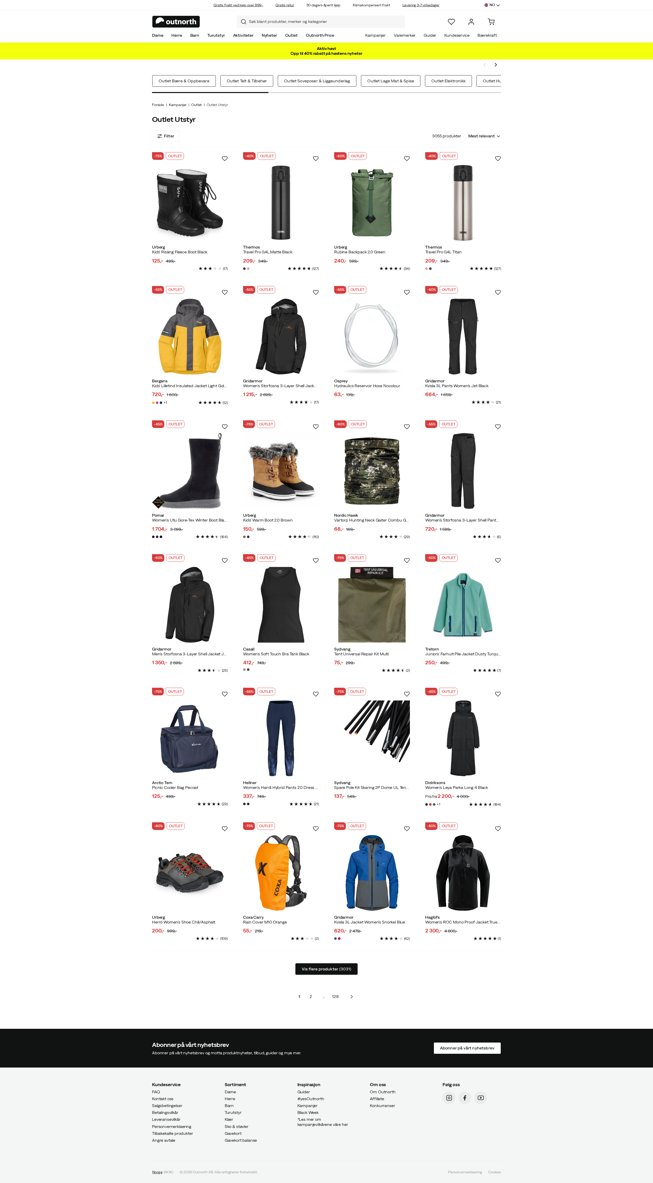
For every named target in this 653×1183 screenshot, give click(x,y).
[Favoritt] (451, 22)
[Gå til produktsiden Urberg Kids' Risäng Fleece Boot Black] (190, 203)
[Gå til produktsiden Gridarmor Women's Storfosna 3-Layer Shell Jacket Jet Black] (281, 336)
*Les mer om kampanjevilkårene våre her (322, 1121)
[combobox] (321, 22)
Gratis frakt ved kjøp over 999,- (238, 5)
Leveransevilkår (166, 1119)
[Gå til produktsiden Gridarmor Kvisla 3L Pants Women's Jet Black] (463, 336)
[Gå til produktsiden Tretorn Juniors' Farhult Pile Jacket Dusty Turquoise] (463, 605)
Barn (194, 35)
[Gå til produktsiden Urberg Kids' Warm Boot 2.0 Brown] (281, 471)
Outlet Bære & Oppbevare (184, 81)
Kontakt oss (162, 1098)
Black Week (308, 1112)
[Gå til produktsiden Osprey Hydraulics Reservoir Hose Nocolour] (372, 336)
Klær (229, 1119)
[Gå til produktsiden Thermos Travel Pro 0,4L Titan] (463, 203)
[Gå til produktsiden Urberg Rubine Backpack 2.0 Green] (372, 203)
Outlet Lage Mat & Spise (390, 81)
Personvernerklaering (171, 1126)
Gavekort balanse (241, 1140)
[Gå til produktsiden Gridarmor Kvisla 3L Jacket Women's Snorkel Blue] (372, 873)
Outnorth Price (320, 35)
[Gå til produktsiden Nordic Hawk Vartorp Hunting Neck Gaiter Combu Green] (372, 471)
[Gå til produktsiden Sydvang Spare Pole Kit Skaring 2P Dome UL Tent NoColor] (372, 738)
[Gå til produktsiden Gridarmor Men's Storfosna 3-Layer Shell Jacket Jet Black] (190, 605)
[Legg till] (225, 158)
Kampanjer (375, 35)
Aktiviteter (243, 35)
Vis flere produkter (326, 969)
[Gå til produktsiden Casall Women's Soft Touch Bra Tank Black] (281, 605)
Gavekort (233, 1133)
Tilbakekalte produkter (172, 1133)
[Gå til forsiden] (176, 22)
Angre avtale (163, 1140)
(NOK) (162, 1172)
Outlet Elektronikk (448, 81)
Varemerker (405, 35)
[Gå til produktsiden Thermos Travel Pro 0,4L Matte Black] (281, 203)
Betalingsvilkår (165, 1112)
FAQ (156, 1091)
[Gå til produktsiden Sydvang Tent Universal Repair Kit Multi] (372, 605)
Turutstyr (216, 35)
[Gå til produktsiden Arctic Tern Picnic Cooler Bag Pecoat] (190, 738)
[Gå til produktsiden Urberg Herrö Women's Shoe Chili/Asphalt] (190, 873)
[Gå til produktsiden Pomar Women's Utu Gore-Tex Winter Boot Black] (190, 471)
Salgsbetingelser (167, 1105)
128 (335, 996)
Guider (430, 35)
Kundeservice (456, 35)
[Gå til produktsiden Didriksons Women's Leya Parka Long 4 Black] (463, 738)
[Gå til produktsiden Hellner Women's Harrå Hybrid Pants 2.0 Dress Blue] (281, 738)
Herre (176, 35)
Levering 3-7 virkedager (421, 5)
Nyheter (269, 35)
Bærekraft (487, 35)
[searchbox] (325, 21)
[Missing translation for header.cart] (491, 22)
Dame (157, 35)
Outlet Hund (495, 81)
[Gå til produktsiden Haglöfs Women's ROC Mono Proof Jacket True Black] (463, 873)
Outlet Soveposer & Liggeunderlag (317, 81)
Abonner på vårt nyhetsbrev (467, 1048)
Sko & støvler (236, 1126)
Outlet (291, 35)
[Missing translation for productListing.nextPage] (351, 996)
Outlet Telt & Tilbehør (247, 81)
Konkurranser (382, 1105)
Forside (158, 105)
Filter (169, 136)
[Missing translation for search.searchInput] (241, 22)
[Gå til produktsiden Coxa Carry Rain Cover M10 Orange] (281, 873)
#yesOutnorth (310, 1098)
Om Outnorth (382, 1091)
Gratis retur (284, 5)
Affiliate (377, 1098)
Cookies (494, 1172)
